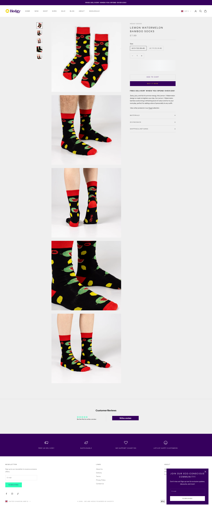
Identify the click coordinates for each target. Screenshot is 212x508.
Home (27, 11)
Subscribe (187, 498)
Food (150, 108)
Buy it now (152, 83)
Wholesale (94, 11)
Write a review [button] (125, 418)
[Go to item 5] (39, 57)
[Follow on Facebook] (6, 494)
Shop (45, 11)
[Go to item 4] (39, 49)
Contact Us (100, 484)
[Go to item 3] (39, 41)
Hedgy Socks (136, 23)
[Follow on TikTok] (18, 494)
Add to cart (153, 77)
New (37, 11)
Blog (72, 11)
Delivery (99, 473)
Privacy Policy (100, 480)
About (82, 11)
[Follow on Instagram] (12, 494)
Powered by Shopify (105, 501)
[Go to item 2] (39, 33)
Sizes (54, 11)
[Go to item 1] (39, 25)
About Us (99, 469)
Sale (63, 11)
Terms (98, 476)
